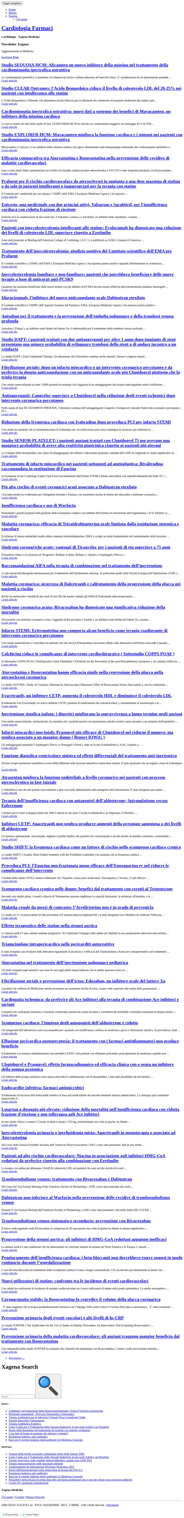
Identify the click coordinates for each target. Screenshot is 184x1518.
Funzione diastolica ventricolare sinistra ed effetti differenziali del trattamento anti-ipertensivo (89, 755)
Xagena (13, 16)
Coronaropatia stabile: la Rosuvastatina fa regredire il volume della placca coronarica (80, 1299)
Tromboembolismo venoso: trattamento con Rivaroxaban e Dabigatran (66, 1179)
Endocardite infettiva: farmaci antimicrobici (42, 1087)
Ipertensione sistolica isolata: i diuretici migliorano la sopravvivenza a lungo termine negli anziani (91, 713)
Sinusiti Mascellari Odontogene (26, 1420)
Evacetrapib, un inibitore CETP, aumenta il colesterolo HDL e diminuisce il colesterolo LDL (86, 695)
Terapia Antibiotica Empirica (25, 1423)
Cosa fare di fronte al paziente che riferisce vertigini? (38, 1433)
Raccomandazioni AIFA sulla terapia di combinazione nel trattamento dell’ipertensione (81, 565)
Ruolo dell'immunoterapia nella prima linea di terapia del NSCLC (46, 1470)
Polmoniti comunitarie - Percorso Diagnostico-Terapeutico (41, 1414)
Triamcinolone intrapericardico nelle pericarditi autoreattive (57, 944)
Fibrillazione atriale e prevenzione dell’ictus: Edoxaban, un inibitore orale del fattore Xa (83, 981)
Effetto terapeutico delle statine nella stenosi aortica (49, 925)
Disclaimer (112, 1505)
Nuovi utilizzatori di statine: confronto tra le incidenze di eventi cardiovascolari (74, 1281)
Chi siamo (21, 19)
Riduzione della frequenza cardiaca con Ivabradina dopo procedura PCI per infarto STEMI (86, 422)
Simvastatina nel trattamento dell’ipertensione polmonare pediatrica (64, 962)
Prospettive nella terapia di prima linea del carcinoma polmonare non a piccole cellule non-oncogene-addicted (70, 1479)
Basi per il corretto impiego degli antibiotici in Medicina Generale (46, 1439)
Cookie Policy (31, 1514)
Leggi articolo (9, 80)
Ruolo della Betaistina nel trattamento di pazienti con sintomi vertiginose (49, 1430)
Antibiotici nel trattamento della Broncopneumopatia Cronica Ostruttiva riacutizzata (56, 1410)
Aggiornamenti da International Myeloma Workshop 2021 (41, 1466)
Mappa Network (35, 1497)
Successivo (17, 1358)
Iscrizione (10, 57)
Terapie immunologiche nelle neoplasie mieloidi (36, 1463)
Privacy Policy (11, 1514)
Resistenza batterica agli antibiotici (28, 1436)
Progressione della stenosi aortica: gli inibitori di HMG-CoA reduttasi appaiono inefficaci (84, 1239)
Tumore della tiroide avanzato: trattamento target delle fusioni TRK (46, 1453)
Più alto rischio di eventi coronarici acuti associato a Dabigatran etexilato (69, 487)
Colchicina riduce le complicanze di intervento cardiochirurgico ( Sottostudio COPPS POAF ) (87, 653)
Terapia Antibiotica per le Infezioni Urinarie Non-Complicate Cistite (47, 1417)
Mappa (13, 12)
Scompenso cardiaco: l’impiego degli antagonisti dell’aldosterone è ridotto (69, 1022)
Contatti (19, 1497)
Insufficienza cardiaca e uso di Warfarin (38, 505)
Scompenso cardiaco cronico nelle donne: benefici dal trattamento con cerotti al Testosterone (87, 888)
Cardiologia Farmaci (27, 28)
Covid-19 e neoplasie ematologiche (29, 1482)
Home (12, 9)
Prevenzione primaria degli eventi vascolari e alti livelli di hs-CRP (62, 1317)
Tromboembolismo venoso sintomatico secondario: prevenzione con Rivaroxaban (76, 1220)
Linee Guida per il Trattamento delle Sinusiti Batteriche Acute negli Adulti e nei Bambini (59, 1427)
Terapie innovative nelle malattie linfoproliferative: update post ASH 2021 (50, 1460)
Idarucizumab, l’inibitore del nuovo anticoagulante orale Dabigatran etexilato (73, 297)
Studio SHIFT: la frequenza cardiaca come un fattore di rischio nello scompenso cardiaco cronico (91, 847)
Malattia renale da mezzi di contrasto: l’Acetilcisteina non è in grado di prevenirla (77, 907)
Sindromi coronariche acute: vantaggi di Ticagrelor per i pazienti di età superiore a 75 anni (85, 547)
